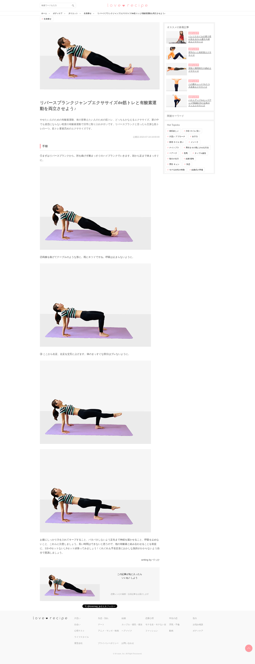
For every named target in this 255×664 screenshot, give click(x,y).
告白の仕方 (174, 159)
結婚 (124, 618)
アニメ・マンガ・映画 (108, 631)
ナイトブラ (174, 148)
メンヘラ (194, 142)
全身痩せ (47, 19)
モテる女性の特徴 (177, 170)
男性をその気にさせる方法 (197, 148)
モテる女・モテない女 (155, 624)
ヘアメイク (127, 631)
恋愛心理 (149, 618)
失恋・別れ (103, 618)
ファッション (151, 631)
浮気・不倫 (174, 624)
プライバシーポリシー (108, 643)
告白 (195, 618)
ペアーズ (173, 153)
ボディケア (198, 631)
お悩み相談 (198, 624)
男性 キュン (174, 164)
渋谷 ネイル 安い (193, 131)
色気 (186, 153)
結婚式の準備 (197, 170)
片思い (77, 618)
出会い (77, 624)
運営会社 (78, 643)
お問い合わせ (127, 643)
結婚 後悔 (190, 159)
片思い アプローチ (177, 136)
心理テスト (79, 631)
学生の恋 (173, 618)
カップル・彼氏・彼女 (132, 624)
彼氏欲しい (174, 131)
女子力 (195, 136)
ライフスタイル (81, 637)
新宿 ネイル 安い (176, 142)
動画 (171, 631)
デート (101, 624)
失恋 (188, 164)
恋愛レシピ (127, 5)
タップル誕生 (200, 153)
